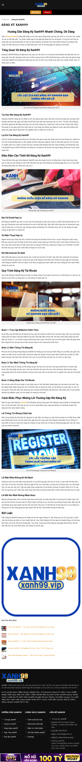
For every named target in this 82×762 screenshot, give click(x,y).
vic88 (76, 697)
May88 (32, 692)
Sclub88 (31, 697)
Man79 (66, 700)
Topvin (4, 697)
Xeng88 (38, 697)
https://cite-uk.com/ (66, 737)
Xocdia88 (59, 697)
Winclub (45, 697)
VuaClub (60, 700)
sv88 (17, 700)
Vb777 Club (24, 702)
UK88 (9, 695)
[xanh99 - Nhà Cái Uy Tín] (41, 4)
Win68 (75, 695)
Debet (15, 692)
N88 (44, 695)
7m (72, 697)
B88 (54, 700)
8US (22, 695)
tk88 (12, 700)
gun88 (9, 692)
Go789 (56, 695)
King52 (10, 702)
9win (8, 700)
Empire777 (56, 692)
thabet (22, 700)
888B (20, 692)
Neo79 (15, 697)
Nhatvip (26, 692)
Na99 (21, 697)
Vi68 (25, 697)
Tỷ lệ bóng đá (46, 692)
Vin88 (33, 700)
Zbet (38, 692)
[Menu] (3, 4)
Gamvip (69, 695)
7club (68, 692)
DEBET (27, 695)
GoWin (72, 700)
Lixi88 (10, 697)
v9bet (63, 692)
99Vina (4, 702)
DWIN (34, 695)
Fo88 (50, 700)
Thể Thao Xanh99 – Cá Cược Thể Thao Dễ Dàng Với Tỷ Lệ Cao (31, 627)
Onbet (44, 700)
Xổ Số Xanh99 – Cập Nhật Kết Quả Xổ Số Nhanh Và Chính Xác (31, 634)
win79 (4, 692)
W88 (18, 695)
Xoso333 (50, 695)
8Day (14, 695)
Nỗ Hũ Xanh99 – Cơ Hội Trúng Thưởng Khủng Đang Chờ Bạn (30, 641)
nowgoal (66, 697)
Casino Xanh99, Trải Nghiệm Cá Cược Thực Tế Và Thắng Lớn (30, 648)
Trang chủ (5, 20)
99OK (3, 700)
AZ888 (74, 692)
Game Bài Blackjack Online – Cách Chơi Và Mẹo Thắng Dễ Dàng (31, 655)
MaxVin (51, 697)
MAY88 (39, 695)
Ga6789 (62, 695)
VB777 (39, 700)
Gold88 (16, 702)
